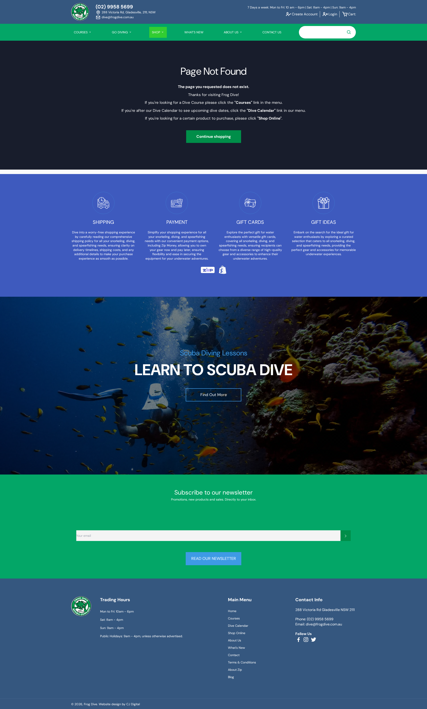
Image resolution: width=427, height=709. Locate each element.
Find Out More (213, 394)
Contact (234, 655)
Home (232, 611)
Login (332, 14)
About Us (234, 640)
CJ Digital (133, 704)
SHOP (156, 32)
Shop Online (236, 633)
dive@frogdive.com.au (118, 17)
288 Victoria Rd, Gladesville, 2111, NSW (129, 12)
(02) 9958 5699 (114, 7)
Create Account (305, 14)
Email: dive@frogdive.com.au (318, 624)
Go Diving (120, 32)
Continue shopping (213, 136)
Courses (234, 618)
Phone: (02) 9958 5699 (314, 619)
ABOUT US (231, 32)
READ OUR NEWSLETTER (213, 558)
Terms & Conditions (242, 662)
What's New (193, 32)
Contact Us (271, 32)
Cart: (352, 14)
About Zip (235, 670)
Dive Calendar (238, 626)
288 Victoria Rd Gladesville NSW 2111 (325, 609)
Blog (231, 677)
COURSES (81, 32)
